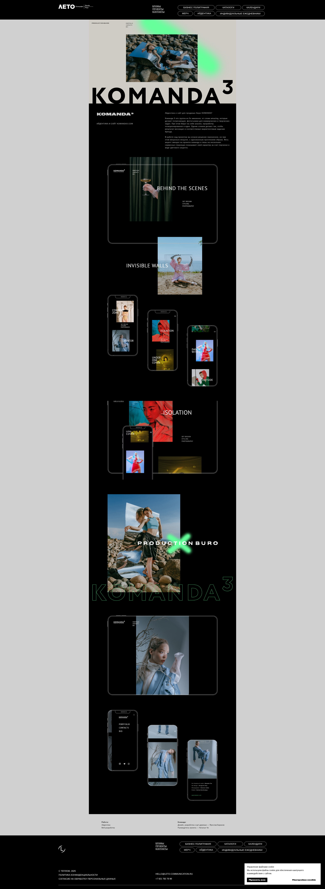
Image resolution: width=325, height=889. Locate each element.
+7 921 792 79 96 (164, 879)
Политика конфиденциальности (78, 875)
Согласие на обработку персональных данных (87, 879)
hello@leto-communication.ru (174, 874)
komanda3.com (125, 124)
